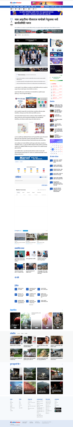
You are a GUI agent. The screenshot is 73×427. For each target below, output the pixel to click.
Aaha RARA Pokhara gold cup (31, 407)
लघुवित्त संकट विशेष (48, 402)
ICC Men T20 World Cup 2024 (31, 403)
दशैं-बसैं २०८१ (47, 413)
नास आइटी (21, 161)
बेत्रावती (21, 8)
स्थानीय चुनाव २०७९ (48, 406)
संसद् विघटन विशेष (48, 403)
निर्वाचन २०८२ (47, 409)
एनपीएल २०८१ (30, 401)
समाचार (14, 6)
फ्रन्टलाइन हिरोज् (39, 414)
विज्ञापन (56, 403)
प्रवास (11, 409)
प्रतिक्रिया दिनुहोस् (44, 185)
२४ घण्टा (18, 333)
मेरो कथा (38, 412)
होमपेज (11, 6)
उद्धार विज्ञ (26, 8)
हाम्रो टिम (56, 401)
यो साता (22, 333)
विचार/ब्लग (11, 402)
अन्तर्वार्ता (11, 405)
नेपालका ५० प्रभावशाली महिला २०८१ (40, 404)
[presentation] (45, 230)
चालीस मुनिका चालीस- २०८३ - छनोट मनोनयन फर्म (40, 408)
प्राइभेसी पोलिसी (57, 405)
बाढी (16, 8)
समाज (11, 401)
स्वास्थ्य (53, 6)
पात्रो (42, 6)
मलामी (30, 8)
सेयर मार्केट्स (47, 6)
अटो (19, 406)
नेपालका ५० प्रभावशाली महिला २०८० (40, 406)
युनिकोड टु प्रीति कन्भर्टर (40, 417)
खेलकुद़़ (11, 406)
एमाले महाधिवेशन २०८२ (49, 410)
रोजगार (20, 403)
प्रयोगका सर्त (56, 402)
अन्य (35, 6)
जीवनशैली (21, 6)
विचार (29, 6)
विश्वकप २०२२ (47, 412)
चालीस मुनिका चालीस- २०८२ (40, 410)
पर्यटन (20, 402)
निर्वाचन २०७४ (47, 405)
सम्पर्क (55, 406)
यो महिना (26, 333)
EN (55, 6)
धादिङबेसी (35, 8)
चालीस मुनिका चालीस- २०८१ (40, 411)
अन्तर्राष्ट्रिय (11, 410)
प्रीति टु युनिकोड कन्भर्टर (40, 415)
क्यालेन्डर (52, 140)
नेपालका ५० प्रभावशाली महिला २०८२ (40, 401)
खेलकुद (32, 6)
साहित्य (11, 403)
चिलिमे (13, 8)
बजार (19, 401)
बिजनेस (18, 6)
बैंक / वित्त (20, 405)
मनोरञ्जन (25, 6)
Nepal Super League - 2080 (31, 409)
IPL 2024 (29, 404)
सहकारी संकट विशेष (48, 401)
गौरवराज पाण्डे (17, 161)
